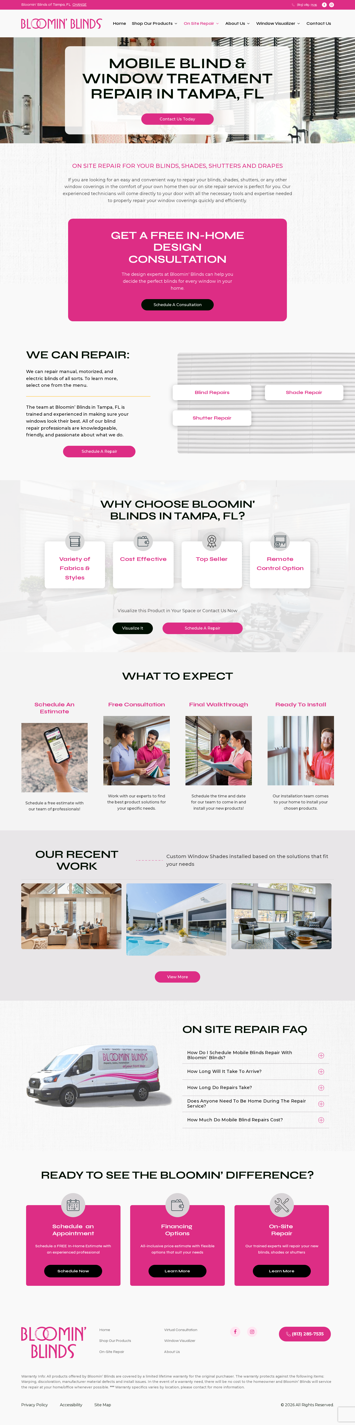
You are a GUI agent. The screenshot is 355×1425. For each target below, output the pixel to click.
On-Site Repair (111, 1351)
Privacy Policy (34, 1405)
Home (119, 23)
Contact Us (318, 23)
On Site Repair (199, 23)
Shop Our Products (152, 23)
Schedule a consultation (178, 304)
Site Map (102, 1405)
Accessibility (71, 1405)
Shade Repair (304, 392)
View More (177, 977)
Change (79, 4)
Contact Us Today (177, 119)
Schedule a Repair (99, 451)
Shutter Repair (212, 418)
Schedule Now (73, 1271)
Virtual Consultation (180, 1329)
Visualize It (132, 628)
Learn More (177, 1271)
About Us (235, 23)
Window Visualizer (275, 23)
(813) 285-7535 (307, 5)
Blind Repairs (212, 392)
